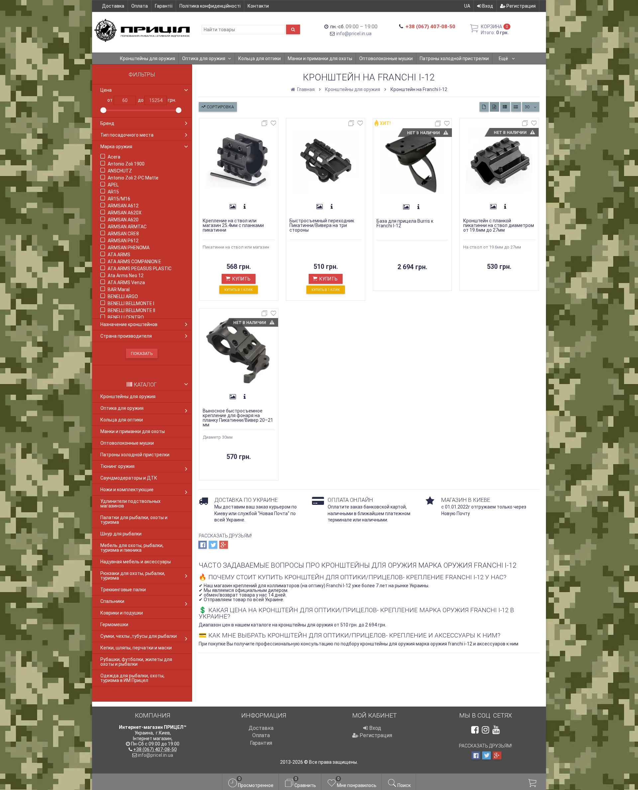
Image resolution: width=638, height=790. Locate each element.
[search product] (293, 29)
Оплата (139, 6)
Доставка (113, 6)
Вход (487, 6)
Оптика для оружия (203, 58)
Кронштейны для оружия (147, 58)
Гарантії (163, 6)
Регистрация (520, 6)
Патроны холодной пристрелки (454, 58)
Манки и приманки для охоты (320, 58)
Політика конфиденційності (210, 6)
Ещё (504, 58)
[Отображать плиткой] (484, 107)
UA (467, 6)
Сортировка (220, 106)
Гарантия (261, 743)
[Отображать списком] (505, 107)
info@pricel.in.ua (354, 33)
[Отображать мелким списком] (516, 107)
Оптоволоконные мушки (386, 58)
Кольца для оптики (259, 58)
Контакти (258, 6)
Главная (305, 89)
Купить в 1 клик (238, 289)
